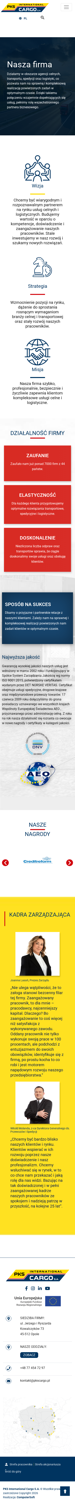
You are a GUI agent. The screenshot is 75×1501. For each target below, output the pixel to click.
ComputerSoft (26, 1497)
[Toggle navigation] (66, 7)
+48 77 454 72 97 (32, 1368)
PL (25, 18)
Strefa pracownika (20, 1464)
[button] (5, 862)
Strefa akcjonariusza (48, 1464)
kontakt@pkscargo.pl (35, 1380)
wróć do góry (13, 1471)
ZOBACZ (29, 1355)
